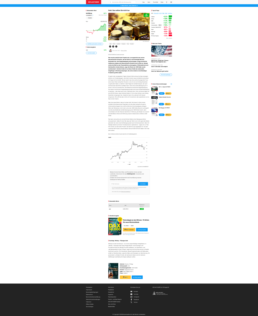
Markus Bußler (124, 50)
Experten (110, 294)
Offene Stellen (90, 304)
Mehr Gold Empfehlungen (166, 74)
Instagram (136, 297)
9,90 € (161, 104)
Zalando (152, 16)
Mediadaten (89, 287)
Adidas (152, 18)
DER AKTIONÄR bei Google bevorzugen (116, 54)
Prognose (123, 43)
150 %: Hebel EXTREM (164, 87)
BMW (152, 21)
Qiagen (152, 33)
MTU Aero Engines (155, 35)
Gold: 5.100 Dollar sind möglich (159, 66)
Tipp (128, 43)
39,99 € (161, 93)
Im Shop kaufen (142, 229)
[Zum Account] (149, 2)
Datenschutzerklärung (125, 191)
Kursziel (131, 43)
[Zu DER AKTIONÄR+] (155, 2)
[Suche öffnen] (110, 2)
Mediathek (111, 289)
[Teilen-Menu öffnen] (110, 46)
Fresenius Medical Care (156, 27)
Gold (110, 43)
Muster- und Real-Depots (115, 299)
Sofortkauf (131, 229)
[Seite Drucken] (113, 46)
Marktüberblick (112, 297)
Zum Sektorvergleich (91, 52)
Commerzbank (154, 25)
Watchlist (90, 17)
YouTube (136, 294)
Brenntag (153, 31)
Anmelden (143, 184)
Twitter (136, 302)
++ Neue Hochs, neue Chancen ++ (129, 5)
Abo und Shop (112, 304)
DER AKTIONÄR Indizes (114, 301)
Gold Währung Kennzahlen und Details (94, 43)
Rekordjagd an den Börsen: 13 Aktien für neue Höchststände (136, 221)
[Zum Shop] (143, 2)
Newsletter (111, 292)
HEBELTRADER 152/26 (165, 97)
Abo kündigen (89, 306)
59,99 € (161, 114)
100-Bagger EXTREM (164, 108)
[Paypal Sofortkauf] (125, 277)
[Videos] (162, 2)
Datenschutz (89, 294)
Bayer (152, 29)
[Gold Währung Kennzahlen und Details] (96, 29)
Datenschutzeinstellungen (93, 299)
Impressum (89, 289)
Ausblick (118, 43)
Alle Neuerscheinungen (169, 84)
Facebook (136, 299)
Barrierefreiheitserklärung (93, 297)
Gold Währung (89, 13)
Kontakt (136, 291)
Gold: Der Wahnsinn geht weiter (159, 71)
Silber (114, 43)
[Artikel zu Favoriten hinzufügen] (116, 46)
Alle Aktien (111, 287)
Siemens (153, 23)
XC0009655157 (89, 15)
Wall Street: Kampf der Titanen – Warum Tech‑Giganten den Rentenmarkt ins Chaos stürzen (160, 61)
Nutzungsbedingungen (92, 292)
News (160, 25)
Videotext (88, 301)
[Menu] (171, 2)
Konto (129, 234)
